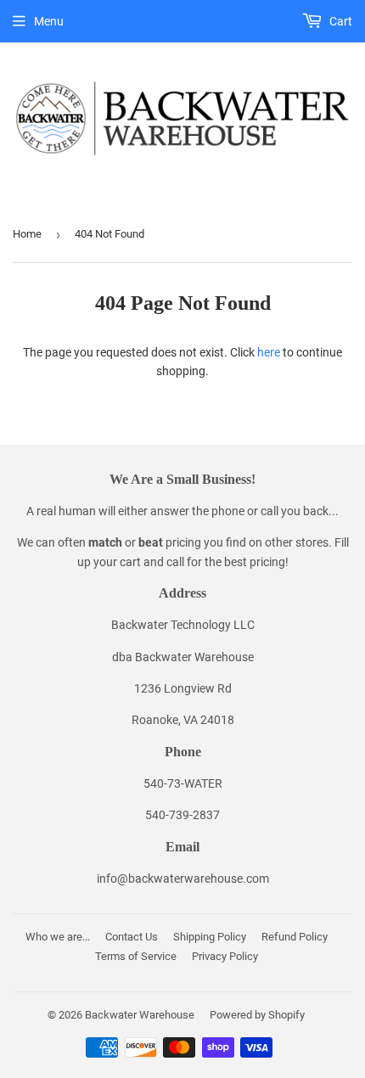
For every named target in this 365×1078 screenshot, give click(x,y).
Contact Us (131, 936)
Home (27, 233)
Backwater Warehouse (139, 1014)
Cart (339, 21)
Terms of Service (136, 956)
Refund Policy (294, 936)
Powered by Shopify (257, 1014)
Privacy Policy (225, 956)
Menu (49, 21)
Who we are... (57, 936)
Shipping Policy (209, 936)
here (268, 352)
